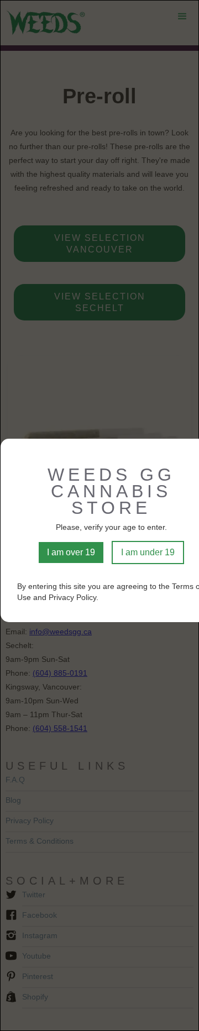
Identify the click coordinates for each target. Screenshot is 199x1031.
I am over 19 (71, 552)
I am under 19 (148, 552)
